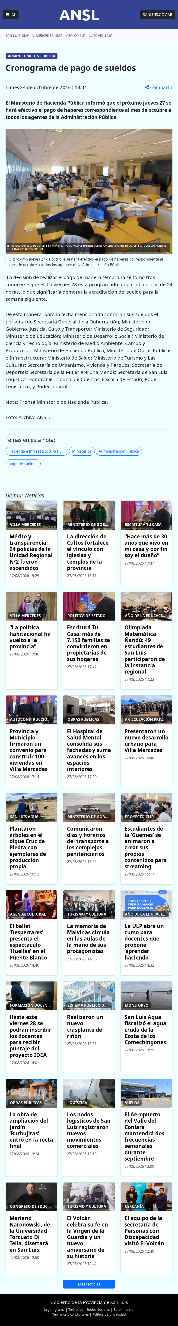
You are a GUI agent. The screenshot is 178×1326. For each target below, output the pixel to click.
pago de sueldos (23, 463)
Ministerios (82, 451)
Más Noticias (89, 1284)
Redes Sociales (98, 1309)
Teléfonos (75, 1309)
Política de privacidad (109, 1314)
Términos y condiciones (70, 1314)
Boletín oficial (124, 1309)
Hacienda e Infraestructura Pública (38, 451)
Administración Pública (119, 451)
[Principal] (11, 14)
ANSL (79, 14)
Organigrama (54, 1309)
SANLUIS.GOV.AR (157, 14)
